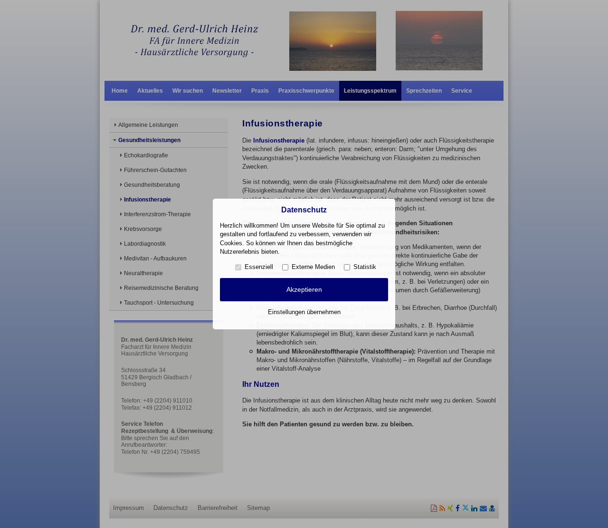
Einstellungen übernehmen (304, 312)
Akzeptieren (304, 289)
